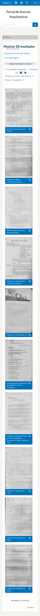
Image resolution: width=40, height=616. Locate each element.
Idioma (21, 3)
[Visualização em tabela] (25, 72)
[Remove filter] (32, 53)
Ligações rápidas (16, 3)
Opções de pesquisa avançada (20, 64)
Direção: (8, 80)
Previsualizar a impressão (16, 69)
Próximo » (31, 607)
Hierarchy (34, 69)
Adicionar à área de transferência (30, 129)
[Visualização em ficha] (21, 72)
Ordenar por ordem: (12, 76)
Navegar (6, 3)
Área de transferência (27, 3)
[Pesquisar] (35, 24)
